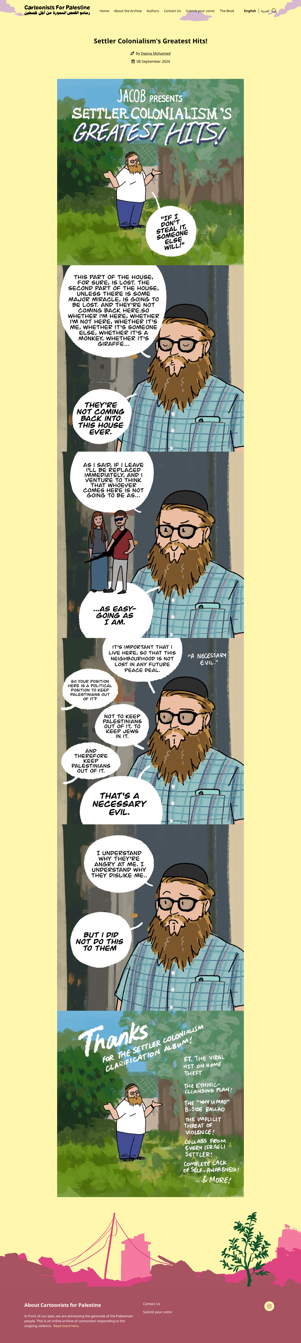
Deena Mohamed (156, 53)
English (250, 10)
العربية (265, 10)
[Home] (57, 11)
